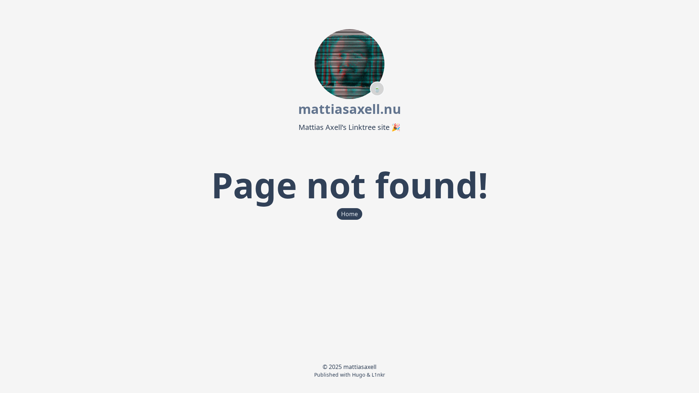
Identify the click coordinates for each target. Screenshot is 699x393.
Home (349, 214)
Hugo (358, 374)
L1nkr (378, 374)
